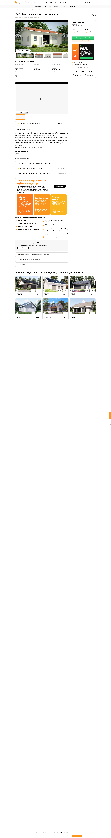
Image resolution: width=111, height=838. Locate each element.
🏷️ (72, 6)
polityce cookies (51, 833)
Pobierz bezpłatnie (61, 123)
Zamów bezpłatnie (61, 168)
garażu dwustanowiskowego (25, 132)
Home (16, 9)
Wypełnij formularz (23, 247)
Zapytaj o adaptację (83, 67)
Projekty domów (37, 6)
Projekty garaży (32, 9)
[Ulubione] (94, 2)
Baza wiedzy (58, 2)
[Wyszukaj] (34, 2)
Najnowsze (56, 6)
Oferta (46, 2)
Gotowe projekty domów (23, 9)
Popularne (63, 6)
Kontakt (64, 2)
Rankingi (51, 2)
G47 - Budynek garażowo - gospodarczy (43, 9)
